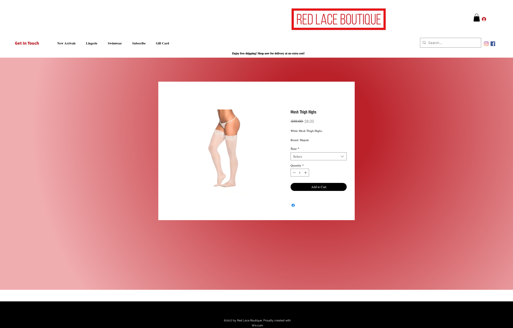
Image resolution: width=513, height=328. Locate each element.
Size (295, 149)
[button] (476, 17)
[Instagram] (486, 43)
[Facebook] (493, 43)
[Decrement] (294, 173)
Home (170, 96)
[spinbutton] (300, 173)
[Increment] (306, 173)
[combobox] (319, 157)
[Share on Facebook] (293, 206)
